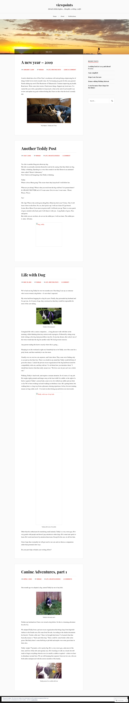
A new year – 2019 (37, 62)
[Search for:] (101, 101)
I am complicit (93, 73)
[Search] (112, 101)
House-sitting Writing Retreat (98, 81)
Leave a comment (70, 69)
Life (49, 69)
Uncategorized (54, 155)
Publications (72, 16)
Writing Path (56, 69)
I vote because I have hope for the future (98, 87)
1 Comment (66, 155)
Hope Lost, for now (94, 77)
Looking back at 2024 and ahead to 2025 (99, 67)
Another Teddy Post (38, 148)
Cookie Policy (34, 699)
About (62, 16)
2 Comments (67, 579)
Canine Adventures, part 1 (44, 571)
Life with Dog (33, 274)
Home (55, 16)
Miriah (41, 69)
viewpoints (64, 5)
